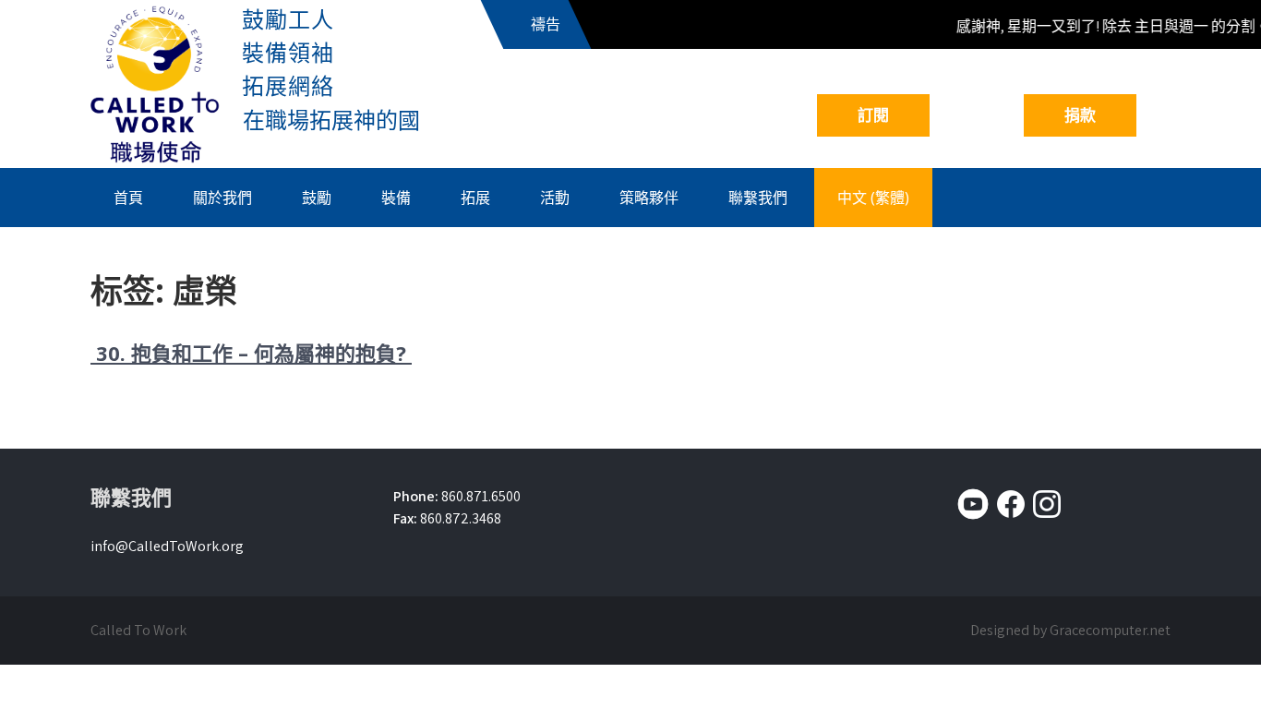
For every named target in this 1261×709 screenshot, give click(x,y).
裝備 (396, 197)
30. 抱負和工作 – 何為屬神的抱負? (251, 353)
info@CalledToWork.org (167, 546)
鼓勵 (316, 197)
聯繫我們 (757, 197)
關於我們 (222, 197)
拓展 (475, 197)
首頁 (128, 197)
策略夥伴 (649, 197)
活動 (555, 197)
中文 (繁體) (873, 197)
